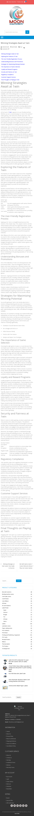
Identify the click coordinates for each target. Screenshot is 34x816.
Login (7, 779)
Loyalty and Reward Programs (9, 69)
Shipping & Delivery (11, 741)
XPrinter (5, 619)
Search (18, 697)
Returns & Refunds (11, 738)
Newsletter (9, 789)
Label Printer (5, 608)
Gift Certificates (10, 803)
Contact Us (9, 757)
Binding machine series (8, 594)
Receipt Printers (6, 639)
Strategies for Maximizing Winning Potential (13, 64)
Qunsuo (5, 612)
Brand (7, 798)
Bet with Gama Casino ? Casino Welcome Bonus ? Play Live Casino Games (26, 566)
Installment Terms (10, 762)
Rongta (5, 614)
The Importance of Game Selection (10, 67)
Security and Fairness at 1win (9, 72)
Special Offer (9, 800)
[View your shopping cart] (24, 2)
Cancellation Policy (11, 746)
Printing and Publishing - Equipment (11, 635)
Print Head (4, 632)
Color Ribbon (5, 601)
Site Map (8, 760)
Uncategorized (5, 648)
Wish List (8, 784)
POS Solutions (5, 630)
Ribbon (4, 641)
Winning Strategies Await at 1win (15, 43)
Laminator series (6, 626)
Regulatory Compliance (7, 74)
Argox (4, 610)
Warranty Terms (10, 767)
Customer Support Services (8, 77)
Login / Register (12, 2)
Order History (9, 781)
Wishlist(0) (20, 2)
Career (8, 731)
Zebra (4, 621)
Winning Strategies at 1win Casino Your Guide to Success (8, 566)
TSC (4, 617)
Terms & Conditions (11, 743)
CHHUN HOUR (5, 47)
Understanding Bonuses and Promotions (12, 61)
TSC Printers (5, 646)
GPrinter (4, 603)
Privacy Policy (9, 736)
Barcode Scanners (6, 592)
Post (21, 47)
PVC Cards (4, 637)
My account (9, 776)
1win (10, 112)
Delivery (8, 765)
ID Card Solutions (6, 605)
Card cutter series (6, 596)
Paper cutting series (7, 628)
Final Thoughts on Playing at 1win (10, 80)
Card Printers (5, 598)
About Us (8, 734)
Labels (3, 623)
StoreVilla (17, 813)
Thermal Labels (6, 644)
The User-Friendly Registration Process (11, 59)
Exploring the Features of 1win (9, 56)
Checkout (8, 786)
